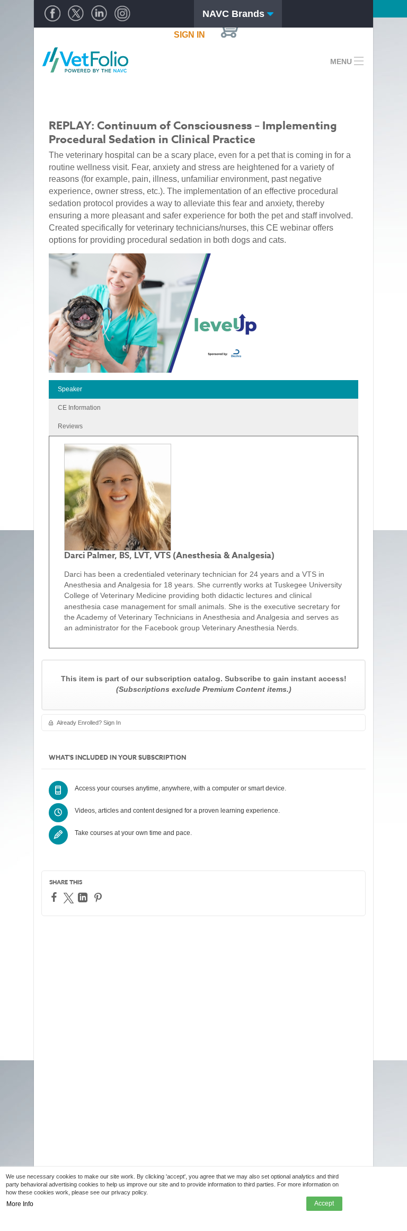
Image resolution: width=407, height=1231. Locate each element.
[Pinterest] (99, 897)
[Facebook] (55, 897)
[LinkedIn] (84, 897)
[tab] (203, 389)
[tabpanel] (203, 542)
